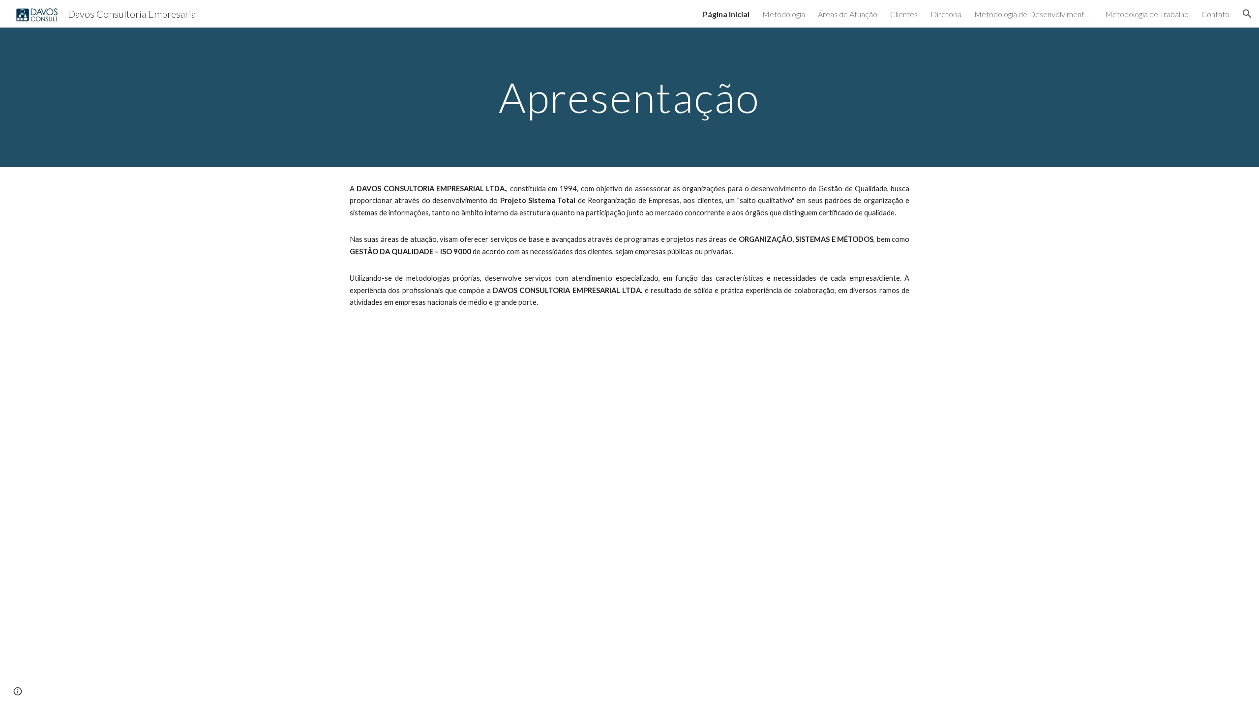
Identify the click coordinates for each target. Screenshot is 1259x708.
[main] (629, 97)
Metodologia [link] (783, 14)
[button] (1247, 14)
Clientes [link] (904, 14)
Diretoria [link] (945, 14)
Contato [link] (1215, 14)
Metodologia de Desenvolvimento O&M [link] (1033, 14)
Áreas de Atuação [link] (847, 14)
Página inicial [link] (726, 14)
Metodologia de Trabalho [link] (1147, 14)
